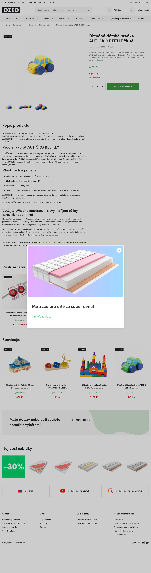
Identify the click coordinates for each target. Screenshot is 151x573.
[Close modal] (119, 250)
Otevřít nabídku (41, 316)
